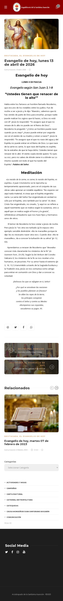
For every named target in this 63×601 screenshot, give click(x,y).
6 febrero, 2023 (21, 450)
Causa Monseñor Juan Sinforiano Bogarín (28, 512)
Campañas (12, 488)
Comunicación (10, 70)
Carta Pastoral (15, 494)
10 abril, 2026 (21, 70)
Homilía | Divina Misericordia (30, 352)
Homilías (38, 349)
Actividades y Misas (17, 482)
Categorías (10, 461)
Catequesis (12, 506)
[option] (31, 422)
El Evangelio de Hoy (32, 56)
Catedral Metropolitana (20, 500)
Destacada (11, 56)
